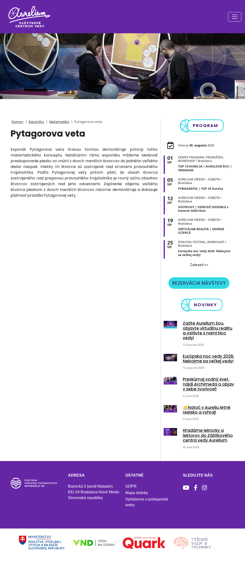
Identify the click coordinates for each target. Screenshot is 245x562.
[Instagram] (204, 487)
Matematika (59, 121)
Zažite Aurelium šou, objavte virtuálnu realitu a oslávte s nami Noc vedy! (207, 330)
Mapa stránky (136, 493)
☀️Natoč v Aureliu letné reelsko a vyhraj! (206, 410)
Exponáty (36, 121)
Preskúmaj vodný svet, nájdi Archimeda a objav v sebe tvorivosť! (208, 384)
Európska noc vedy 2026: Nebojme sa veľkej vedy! (208, 358)
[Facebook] (195, 487)
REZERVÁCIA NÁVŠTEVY (199, 283)
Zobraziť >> (199, 265)
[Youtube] (186, 487)
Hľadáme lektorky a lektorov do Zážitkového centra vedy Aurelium (208, 435)
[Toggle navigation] (234, 17)
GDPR (131, 486)
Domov (17, 121)
